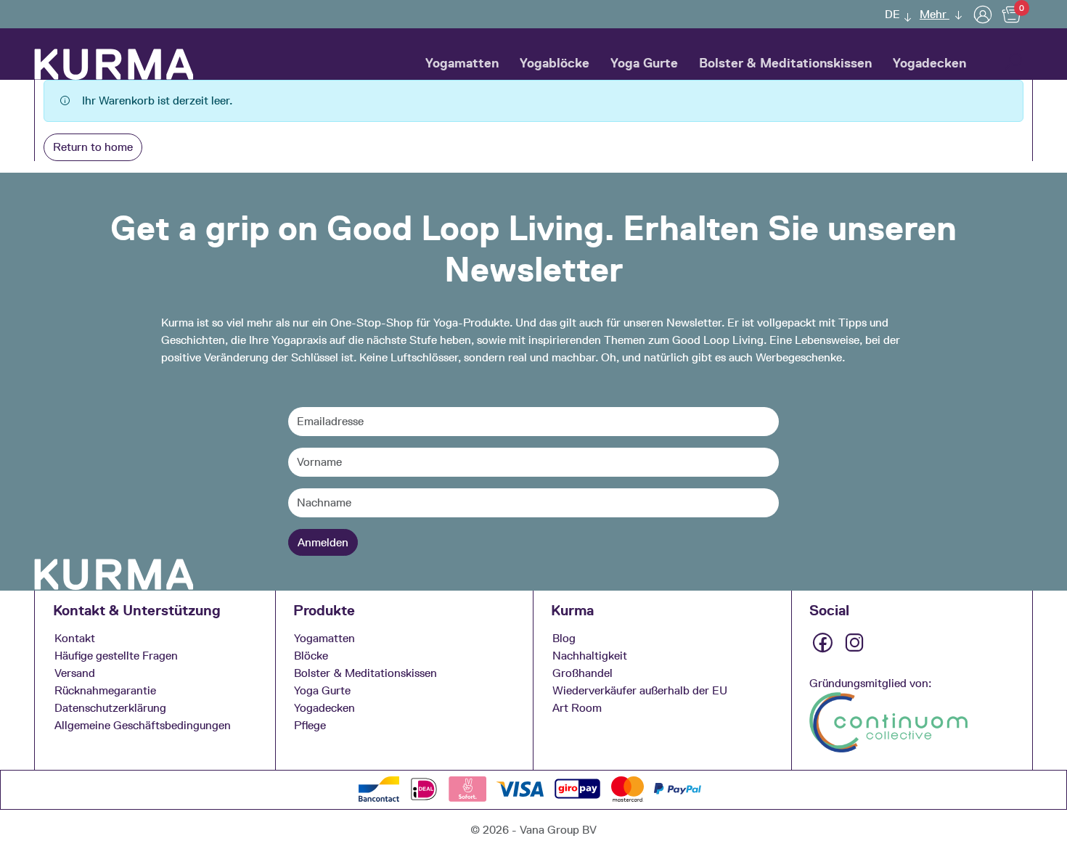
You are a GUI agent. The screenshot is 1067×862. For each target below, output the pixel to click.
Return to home (93, 147)
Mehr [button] (934, 14)
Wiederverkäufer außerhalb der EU (639, 690)
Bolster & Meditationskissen (785, 63)
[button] (894, 14)
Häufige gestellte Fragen (116, 655)
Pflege (310, 725)
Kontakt (74, 638)
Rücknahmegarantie (105, 690)
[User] (983, 14)
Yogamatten (462, 63)
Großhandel (582, 673)
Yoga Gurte (644, 63)
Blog (564, 638)
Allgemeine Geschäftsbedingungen (142, 725)
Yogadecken (929, 63)
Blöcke (311, 655)
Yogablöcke (554, 63)
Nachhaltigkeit (589, 655)
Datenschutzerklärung (110, 708)
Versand (74, 673)
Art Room (577, 708)
